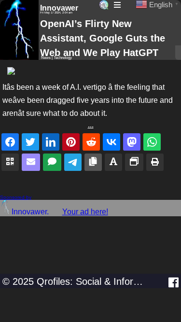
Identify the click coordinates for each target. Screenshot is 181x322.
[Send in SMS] (52, 162)
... (91, 125)
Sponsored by (15, 197)
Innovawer (59, 8)
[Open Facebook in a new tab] (173, 282)
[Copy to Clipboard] (93, 162)
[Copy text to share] (113, 162)
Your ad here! (85, 212)
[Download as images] (134, 162)
